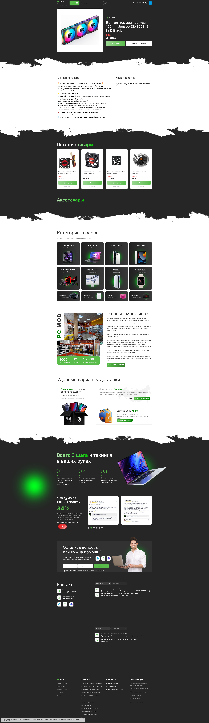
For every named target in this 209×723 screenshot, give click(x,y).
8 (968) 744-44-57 (63, 484)
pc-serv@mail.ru (68, 598)
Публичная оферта (135, 695)
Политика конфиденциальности (139, 688)
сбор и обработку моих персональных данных (91, 570)
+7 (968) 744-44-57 (142, 2)
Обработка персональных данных (140, 692)
